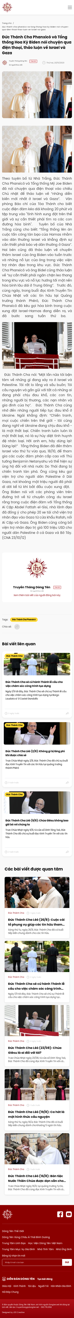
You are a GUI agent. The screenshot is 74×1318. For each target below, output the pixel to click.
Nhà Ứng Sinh (64, 1249)
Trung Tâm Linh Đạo (14, 1243)
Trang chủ (7, 23)
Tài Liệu (32, 1286)
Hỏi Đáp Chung (10, 1291)
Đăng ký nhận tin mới (13, 1255)
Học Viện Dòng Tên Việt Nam (45, 1243)
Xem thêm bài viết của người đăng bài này (37, 595)
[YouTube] (69, 1214)
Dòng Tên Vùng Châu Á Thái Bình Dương (26, 1237)
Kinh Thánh (20, 1286)
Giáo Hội (6, 1286)
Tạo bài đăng (44, 1279)
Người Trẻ (43, 1286)
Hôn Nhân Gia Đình (61, 1286)
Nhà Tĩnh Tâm (45, 1249)
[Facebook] (60, 1214)
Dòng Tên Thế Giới (13, 1231)
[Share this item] (67, 713)
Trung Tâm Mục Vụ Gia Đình (18, 1249)
